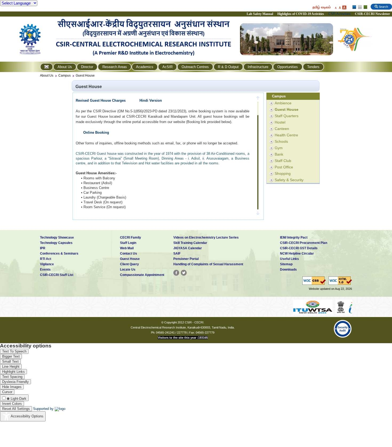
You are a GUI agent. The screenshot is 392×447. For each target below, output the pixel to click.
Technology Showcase (57, 237)
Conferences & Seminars (59, 253)
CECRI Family (130, 237)
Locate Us (127, 269)
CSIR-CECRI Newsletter (373, 14)
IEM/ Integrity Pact (293, 237)
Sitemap (286, 264)
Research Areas (114, 67)
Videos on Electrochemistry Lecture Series (206, 237)
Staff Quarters (286, 116)
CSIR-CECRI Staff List (56, 275)
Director (87, 67)
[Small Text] (335, 7)
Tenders (313, 67)
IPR (42, 248)
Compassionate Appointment (142, 275)
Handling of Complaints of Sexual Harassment (208, 264)
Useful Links (289, 259)
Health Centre (286, 135)
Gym (279, 148)
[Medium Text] (340, 7)
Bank (279, 154)
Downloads (288, 269)
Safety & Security (289, 180)
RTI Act (45, 259)
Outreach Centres (195, 67)
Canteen (282, 128)
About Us (65, 67)
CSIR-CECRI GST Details (299, 248)
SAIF (177, 253)
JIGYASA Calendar (187, 248)
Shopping (283, 173)
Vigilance (47, 264)
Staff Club (283, 161)
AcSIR (167, 67)
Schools (281, 141)
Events (45, 269)
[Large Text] (344, 7)
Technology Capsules (56, 243)
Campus (64, 75)
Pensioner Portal (186, 259)
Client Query (129, 264)
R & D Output (228, 67)
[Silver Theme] (359, 7)
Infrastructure (258, 67)
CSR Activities (339, 14)
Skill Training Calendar (190, 243)
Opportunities (287, 67)
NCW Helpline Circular (297, 253)
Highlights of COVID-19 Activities (300, 14)
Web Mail (127, 248)
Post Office (284, 167)
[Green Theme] (364, 7)
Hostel (280, 122)
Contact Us (128, 253)
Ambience (283, 103)
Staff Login (128, 243)
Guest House (85, 75)
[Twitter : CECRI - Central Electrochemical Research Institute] (184, 273)
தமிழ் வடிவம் (322, 7)
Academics (144, 67)
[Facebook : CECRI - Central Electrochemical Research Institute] (176, 273)
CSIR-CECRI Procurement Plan (303, 243)
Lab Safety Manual (260, 14)
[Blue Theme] (354, 7)
